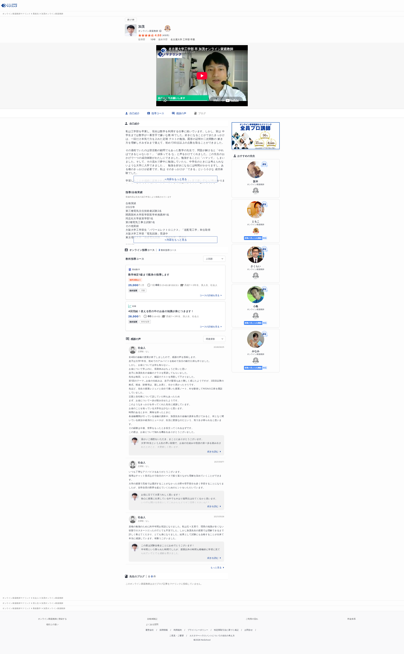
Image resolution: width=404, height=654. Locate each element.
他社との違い (52, 624)
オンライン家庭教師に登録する (52, 619)
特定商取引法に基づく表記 (226, 630)
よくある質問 (152, 624)
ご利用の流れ (252, 619)
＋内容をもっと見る (175, 179)
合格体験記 (152, 619)
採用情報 (164, 630)
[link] (175, 282)
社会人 (142, 347)
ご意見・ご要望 (176, 635)
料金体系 (352, 619)
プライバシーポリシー (198, 630)
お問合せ (248, 630)
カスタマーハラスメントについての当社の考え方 (212, 635)
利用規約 (178, 630)
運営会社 (150, 630)
